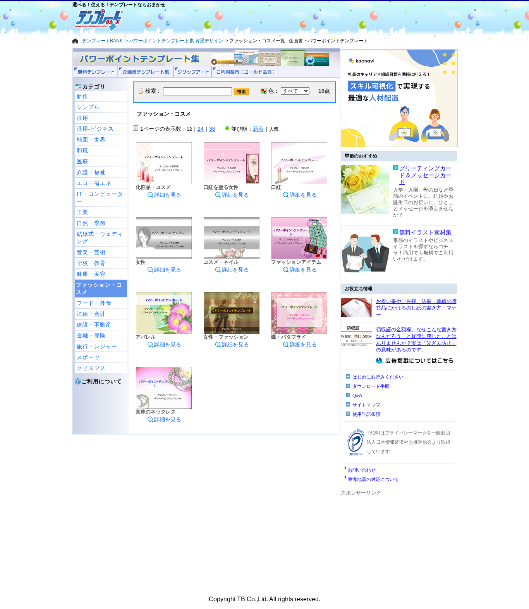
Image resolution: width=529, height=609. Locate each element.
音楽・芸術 (91, 252)
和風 (82, 150)
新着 (258, 129)
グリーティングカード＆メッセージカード (425, 175)
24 (201, 129)
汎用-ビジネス (95, 129)
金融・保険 (91, 335)
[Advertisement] (237, 20)
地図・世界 (91, 140)
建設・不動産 (94, 325)
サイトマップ (366, 405)
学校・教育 (91, 263)
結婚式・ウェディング (100, 237)
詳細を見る (167, 195)
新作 (82, 96)
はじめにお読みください (378, 377)
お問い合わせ (362, 470)
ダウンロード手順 (371, 386)
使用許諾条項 (366, 414)
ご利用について (101, 381)
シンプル (88, 107)
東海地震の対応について (373, 479)
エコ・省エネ (94, 183)
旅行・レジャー (97, 346)
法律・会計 (91, 314)
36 (212, 129)
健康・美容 (91, 274)
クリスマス (91, 368)
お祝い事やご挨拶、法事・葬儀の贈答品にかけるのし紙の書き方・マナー (416, 308)
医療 (82, 161)
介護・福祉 (91, 172)
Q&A (357, 395)
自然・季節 (91, 223)
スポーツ (88, 357)
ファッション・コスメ (99, 288)
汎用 (82, 118)
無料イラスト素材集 (425, 232)
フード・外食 (94, 303)
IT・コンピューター (100, 197)
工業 (82, 212)
